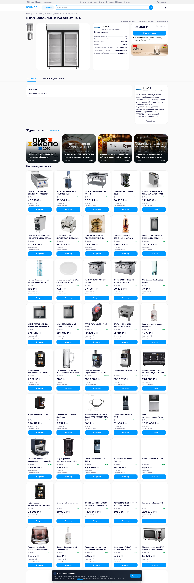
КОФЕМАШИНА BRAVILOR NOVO (124, 192)
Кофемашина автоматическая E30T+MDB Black (39, 504)
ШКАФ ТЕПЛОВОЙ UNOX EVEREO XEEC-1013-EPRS (152, 237)
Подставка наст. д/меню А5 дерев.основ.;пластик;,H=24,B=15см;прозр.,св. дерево (97, 548)
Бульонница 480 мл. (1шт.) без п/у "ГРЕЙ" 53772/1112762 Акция (97, 415)
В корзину (40, 209)
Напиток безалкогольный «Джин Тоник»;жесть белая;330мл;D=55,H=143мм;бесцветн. (40, 281)
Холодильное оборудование (49, 14)
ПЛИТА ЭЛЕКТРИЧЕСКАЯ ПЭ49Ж (95, 281)
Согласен (135, 576)
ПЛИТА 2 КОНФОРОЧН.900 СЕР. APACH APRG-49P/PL (153, 192)
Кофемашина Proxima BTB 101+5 (124, 415)
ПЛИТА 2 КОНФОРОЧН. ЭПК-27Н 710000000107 (38, 192)
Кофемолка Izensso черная (67, 503)
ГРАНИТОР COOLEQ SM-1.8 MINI (96, 325)
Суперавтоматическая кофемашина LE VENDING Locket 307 (95, 371)
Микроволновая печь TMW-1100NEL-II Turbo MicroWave (153, 548)
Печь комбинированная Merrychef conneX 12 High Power (154, 415)
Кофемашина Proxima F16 (38, 414)
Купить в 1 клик (149, 33)
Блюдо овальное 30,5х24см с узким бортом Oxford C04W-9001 (67, 281)
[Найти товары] (151, 7)
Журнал (127, 2)
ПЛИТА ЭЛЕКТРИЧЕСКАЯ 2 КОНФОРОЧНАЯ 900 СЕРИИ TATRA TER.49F (39, 237)
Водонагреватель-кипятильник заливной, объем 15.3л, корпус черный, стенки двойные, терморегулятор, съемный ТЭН (68, 460)
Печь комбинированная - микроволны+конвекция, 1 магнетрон (39, 460)
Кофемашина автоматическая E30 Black (38, 371)
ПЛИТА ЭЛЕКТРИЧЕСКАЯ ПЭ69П (95, 192)
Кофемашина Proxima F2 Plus (125, 370)
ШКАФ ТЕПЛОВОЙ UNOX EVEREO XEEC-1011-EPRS (66, 325)
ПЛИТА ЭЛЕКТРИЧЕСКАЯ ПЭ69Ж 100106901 (124, 281)
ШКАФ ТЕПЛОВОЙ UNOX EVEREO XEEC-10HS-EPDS (38, 325)
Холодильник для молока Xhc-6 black (66, 415)
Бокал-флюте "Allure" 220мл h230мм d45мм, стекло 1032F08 (125, 548)
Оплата (101, 2)
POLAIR (104, 26)
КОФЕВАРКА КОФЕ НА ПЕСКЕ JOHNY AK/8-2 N (123, 237)
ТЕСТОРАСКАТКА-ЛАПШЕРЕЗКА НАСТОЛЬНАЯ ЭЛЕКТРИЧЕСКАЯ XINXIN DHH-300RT (68, 237)
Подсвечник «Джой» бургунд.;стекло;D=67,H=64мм (39, 548)
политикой (80, 578)
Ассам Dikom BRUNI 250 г (152, 459)
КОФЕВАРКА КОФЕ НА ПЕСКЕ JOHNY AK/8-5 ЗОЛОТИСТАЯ (94, 237)
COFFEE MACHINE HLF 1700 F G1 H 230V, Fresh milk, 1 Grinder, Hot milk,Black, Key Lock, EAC (125, 504)
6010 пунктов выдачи (44, 2)
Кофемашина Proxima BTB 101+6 (95, 460)
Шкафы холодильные (69, 14)
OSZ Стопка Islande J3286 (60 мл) (152, 281)
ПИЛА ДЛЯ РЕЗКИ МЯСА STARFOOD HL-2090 (66, 192)
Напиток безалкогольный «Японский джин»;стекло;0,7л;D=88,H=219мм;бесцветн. (153, 325)
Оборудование (31, 14)
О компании (84, 2)
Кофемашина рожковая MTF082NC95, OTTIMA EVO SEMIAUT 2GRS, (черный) (153, 371)
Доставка (93, 2)
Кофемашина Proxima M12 (152, 503)
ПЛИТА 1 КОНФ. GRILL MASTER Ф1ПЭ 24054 (122, 325)
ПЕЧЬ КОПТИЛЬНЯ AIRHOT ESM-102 (124, 460)
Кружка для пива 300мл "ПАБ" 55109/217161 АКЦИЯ (67, 371)
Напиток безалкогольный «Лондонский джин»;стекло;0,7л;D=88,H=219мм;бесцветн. (68, 548)
